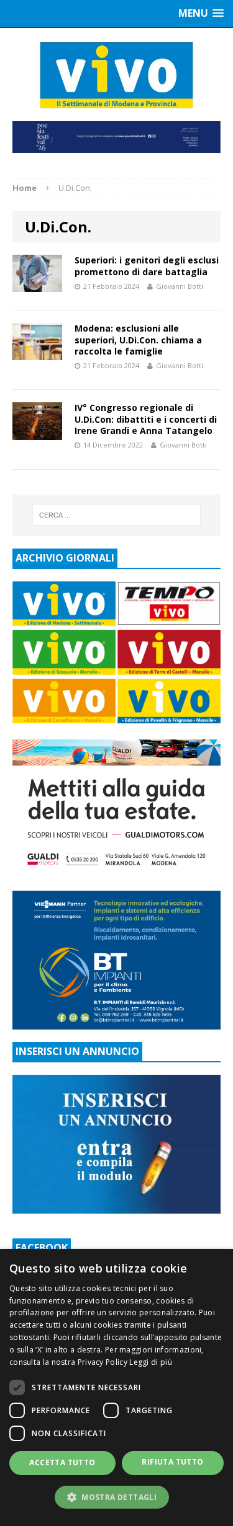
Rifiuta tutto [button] (172, 1462)
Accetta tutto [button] (62, 1462)
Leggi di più (150, 1362)
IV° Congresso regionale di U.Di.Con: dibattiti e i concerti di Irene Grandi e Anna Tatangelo (146, 419)
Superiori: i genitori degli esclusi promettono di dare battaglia (147, 265)
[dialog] (116, 1387)
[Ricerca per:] (117, 515)
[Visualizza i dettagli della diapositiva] (116, 137)
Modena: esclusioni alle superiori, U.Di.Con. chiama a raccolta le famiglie (138, 339)
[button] (116, 1496)
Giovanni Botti (179, 286)
